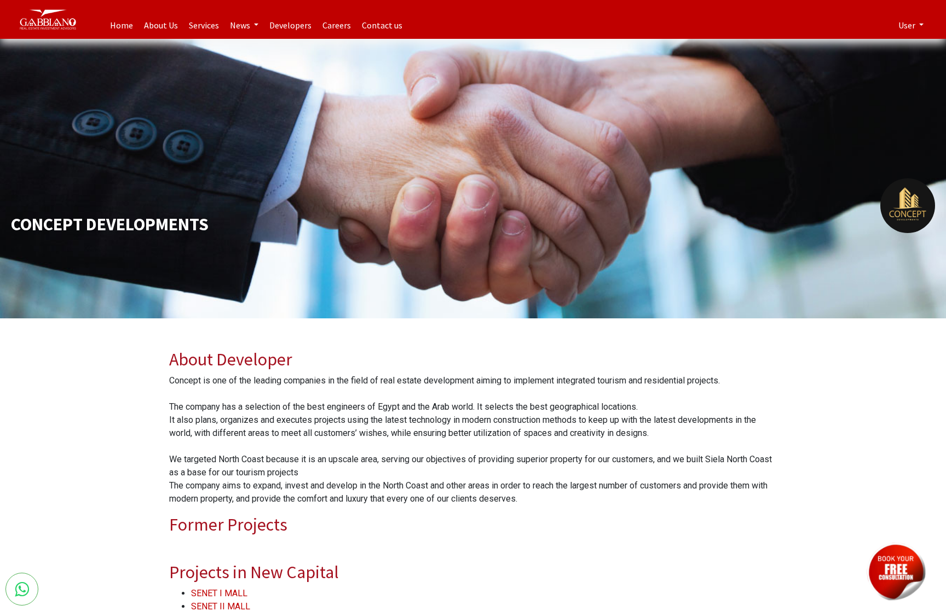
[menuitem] (122, 20)
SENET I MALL (219, 593)
